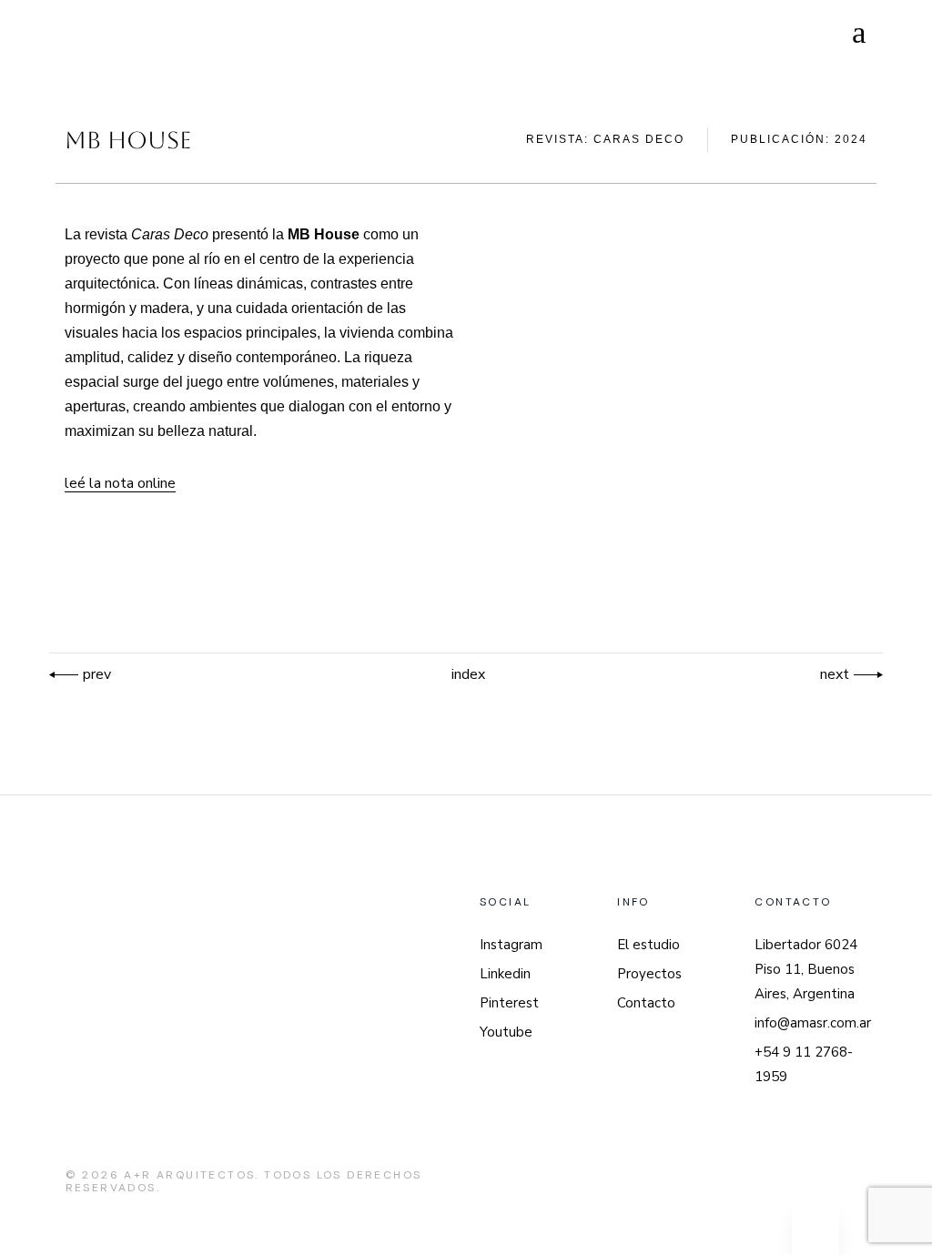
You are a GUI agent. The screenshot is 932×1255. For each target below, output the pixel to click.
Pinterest (509, 1003)
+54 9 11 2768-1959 (804, 1064)
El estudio (648, 945)
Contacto (646, 1003)
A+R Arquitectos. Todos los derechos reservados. (244, 1181)
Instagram (511, 945)
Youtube (506, 1032)
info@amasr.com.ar (813, 1023)
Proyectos (649, 974)
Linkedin (505, 974)
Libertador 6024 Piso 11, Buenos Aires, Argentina (806, 969)
